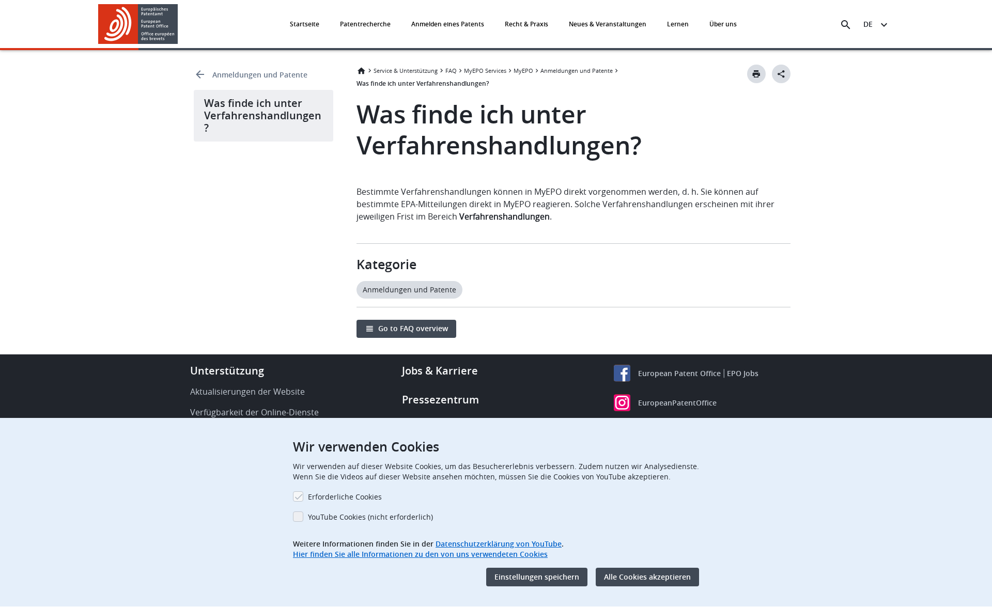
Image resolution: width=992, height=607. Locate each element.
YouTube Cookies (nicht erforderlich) (370, 517)
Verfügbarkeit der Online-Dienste (254, 412)
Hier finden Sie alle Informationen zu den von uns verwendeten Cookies (420, 554)
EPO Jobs (742, 373)
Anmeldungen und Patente (259, 75)
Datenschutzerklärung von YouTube (499, 544)
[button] (179, 24)
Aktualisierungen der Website (247, 391)
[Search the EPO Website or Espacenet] (845, 24)
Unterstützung (227, 371)
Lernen (678, 24)
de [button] (868, 24)
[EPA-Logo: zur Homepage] (138, 24)
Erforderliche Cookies (345, 497)
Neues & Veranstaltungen (607, 24)
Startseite (304, 24)
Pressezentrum (440, 400)
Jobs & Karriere (440, 371)
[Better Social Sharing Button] (781, 74)
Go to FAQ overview (413, 328)
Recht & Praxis (526, 24)
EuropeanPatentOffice (677, 403)
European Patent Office (679, 373)
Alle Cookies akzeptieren (647, 577)
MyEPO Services (485, 70)
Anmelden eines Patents (447, 24)
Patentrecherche (365, 24)
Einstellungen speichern (536, 577)
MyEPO (523, 70)
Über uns (723, 24)
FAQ (451, 70)
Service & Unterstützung (406, 70)
